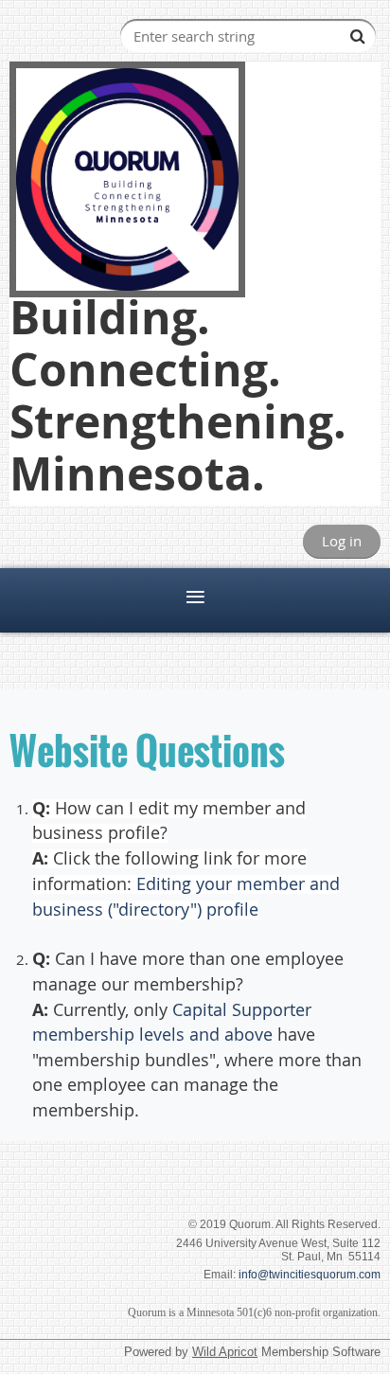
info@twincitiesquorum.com (310, 1274)
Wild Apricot (224, 1352)
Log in (342, 540)
